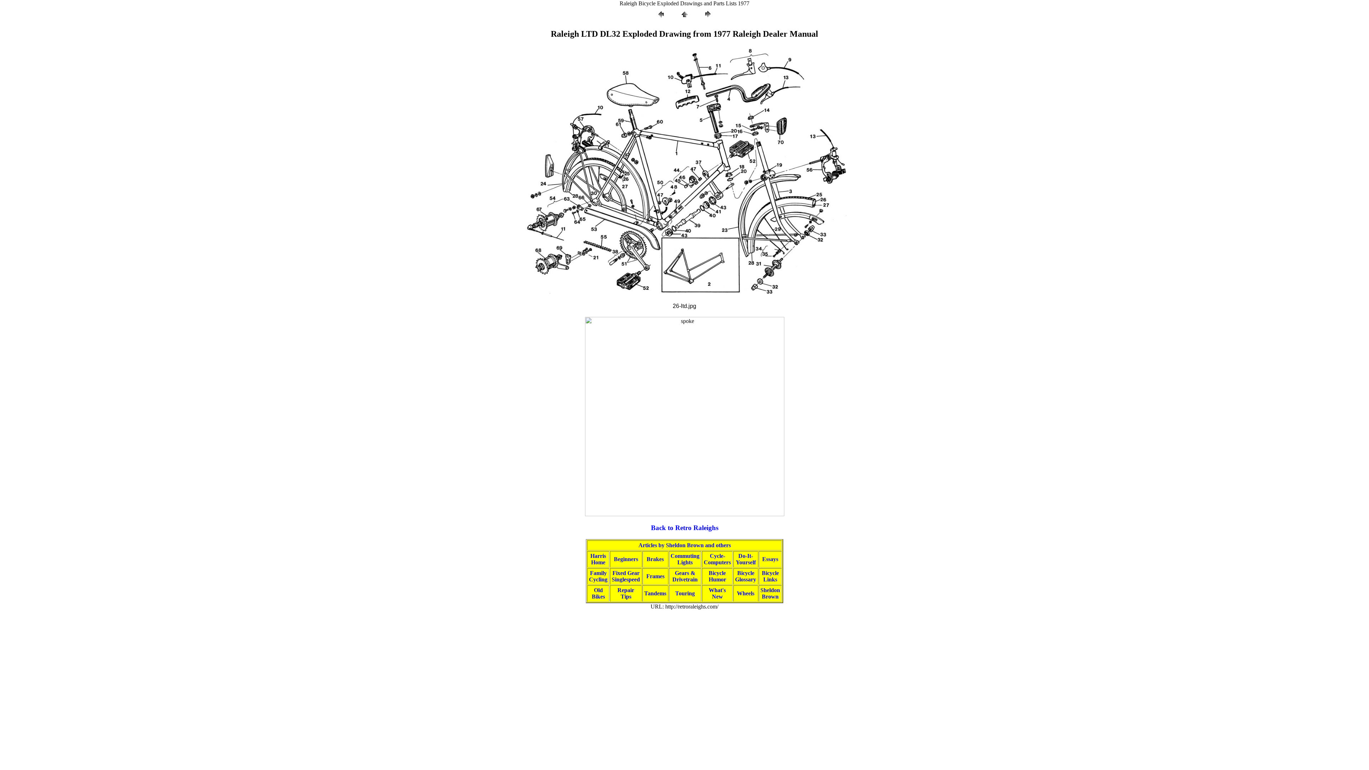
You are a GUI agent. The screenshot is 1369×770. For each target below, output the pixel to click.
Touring (685, 593)
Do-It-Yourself (746, 559)
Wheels (745, 593)
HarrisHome (598, 559)
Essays (770, 559)
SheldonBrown (770, 593)
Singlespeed (626, 579)
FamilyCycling (598, 576)
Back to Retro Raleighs (684, 528)
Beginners (626, 559)
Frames (655, 576)
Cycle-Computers (717, 559)
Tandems (655, 593)
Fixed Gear (626, 573)
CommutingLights (685, 559)
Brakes (655, 559)
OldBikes (598, 593)
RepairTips (625, 593)
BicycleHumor (717, 576)
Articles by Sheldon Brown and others (685, 545)
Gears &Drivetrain (685, 576)
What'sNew (717, 593)
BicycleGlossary (745, 576)
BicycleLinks (770, 576)
